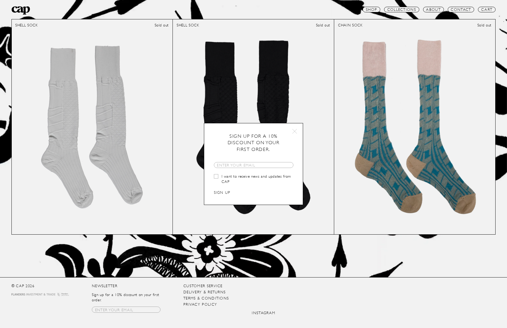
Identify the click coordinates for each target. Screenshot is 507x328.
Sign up (222, 192)
